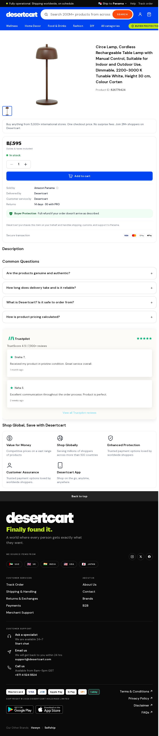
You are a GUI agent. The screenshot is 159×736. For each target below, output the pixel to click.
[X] (140, 556)
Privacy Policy (141, 698)
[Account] (140, 14)
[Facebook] (149, 556)
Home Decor (33, 26)
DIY (92, 26)
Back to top (79, 496)
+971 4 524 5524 (26, 675)
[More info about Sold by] (57, 188)
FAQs (147, 712)
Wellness (12, 26)
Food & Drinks (57, 26)
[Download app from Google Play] (19, 709)
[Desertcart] (21, 14)
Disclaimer (143, 705)
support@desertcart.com (33, 659)
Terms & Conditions (136, 691)
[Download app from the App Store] (49, 709)
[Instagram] (132, 556)
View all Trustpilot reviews (79, 412)
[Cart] (149, 14)
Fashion (78, 26)
